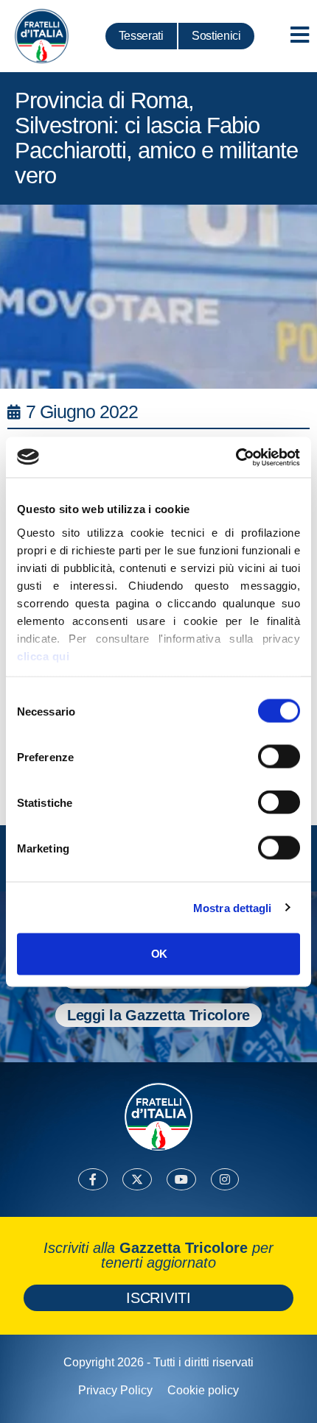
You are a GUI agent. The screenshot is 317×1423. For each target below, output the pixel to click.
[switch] (279, 757)
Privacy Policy (115, 1390)
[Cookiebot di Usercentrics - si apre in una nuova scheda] (235, 457)
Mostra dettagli (232, 907)
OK (159, 953)
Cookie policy (203, 1390)
